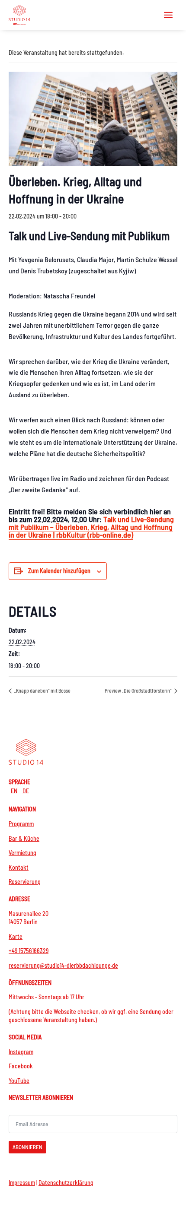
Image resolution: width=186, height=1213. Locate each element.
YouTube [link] (19, 1080)
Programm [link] (21, 823)
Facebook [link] (21, 1066)
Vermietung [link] (22, 852)
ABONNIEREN (27, 1146)
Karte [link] (15, 936)
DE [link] (25, 791)
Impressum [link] (22, 1182)
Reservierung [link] (25, 881)
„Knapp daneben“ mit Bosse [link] (42, 690)
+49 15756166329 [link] (28, 950)
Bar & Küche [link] (24, 838)
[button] (168, 15)
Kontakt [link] (19, 867)
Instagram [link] (21, 1051)
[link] (19, 15)
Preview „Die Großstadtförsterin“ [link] (139, 690)
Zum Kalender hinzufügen (59, 570)
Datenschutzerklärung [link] (65, 1182)
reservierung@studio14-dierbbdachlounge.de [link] (63, 965)
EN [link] (14, 791)
